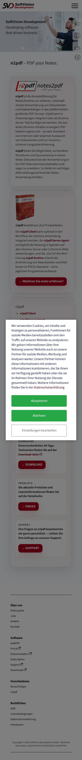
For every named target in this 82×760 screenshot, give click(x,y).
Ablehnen (39, 415)
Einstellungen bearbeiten (39, 430)
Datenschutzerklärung (49, 387)
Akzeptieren (39, 400)
